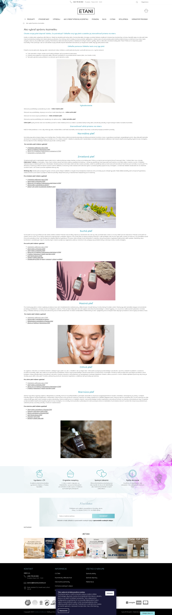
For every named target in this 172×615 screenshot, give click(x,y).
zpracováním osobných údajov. (103, 520)
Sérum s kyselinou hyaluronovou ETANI (38, 149)
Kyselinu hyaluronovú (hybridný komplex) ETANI (41, 254)
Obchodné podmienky (62, 582)
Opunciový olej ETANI (33, 416)
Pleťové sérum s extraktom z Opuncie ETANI (40, 321)
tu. (98, 606)
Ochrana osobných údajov (64, 586)
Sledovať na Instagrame (86, 534)
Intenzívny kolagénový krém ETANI (37, 411)
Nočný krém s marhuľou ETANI (36, 250)
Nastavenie (63, 611)
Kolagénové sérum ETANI (34, 255)
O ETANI (57, 573)
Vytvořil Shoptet (126, 612)
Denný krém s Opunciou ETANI (36, 181)
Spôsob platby (91, 573)
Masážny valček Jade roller (35, 257)
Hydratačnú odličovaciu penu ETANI (37, 147)
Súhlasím (110, 593)
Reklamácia (90, 582)
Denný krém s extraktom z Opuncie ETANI (39, 409)
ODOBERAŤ (103, 516)
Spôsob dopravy (91, 578)
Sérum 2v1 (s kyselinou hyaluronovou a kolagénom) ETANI (44, 183)
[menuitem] (30, 19)
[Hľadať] (137, 2)
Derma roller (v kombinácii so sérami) (38, 185)
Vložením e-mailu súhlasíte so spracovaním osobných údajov (85, 520)
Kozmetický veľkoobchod (63, 578)
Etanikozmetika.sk (40, 612)
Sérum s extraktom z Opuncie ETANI (37, 413)
